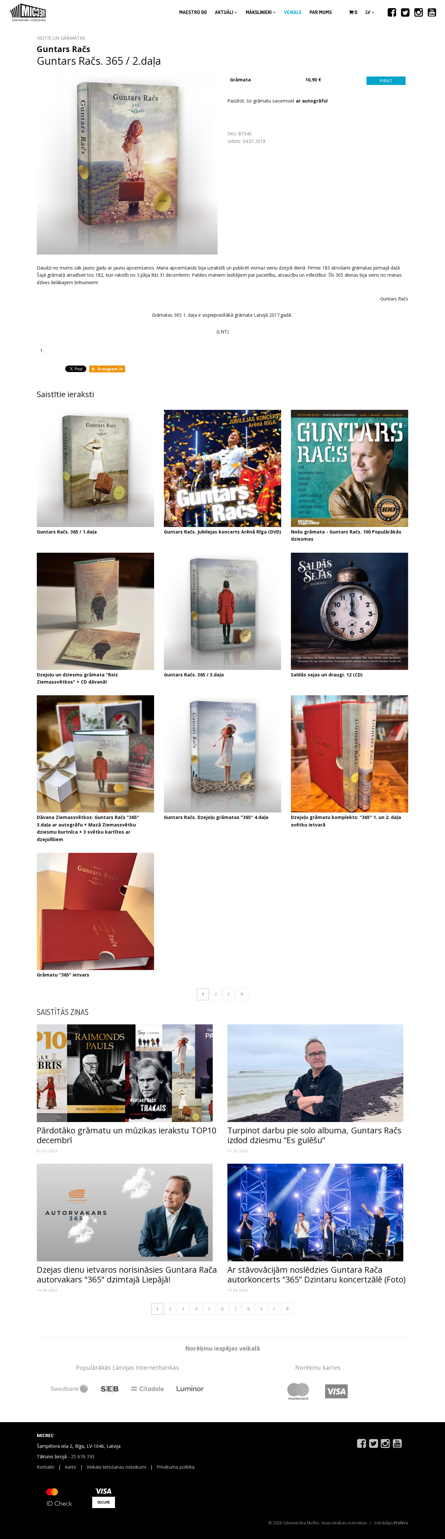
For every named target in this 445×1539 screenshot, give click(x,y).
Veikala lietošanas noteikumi (116, 1467)
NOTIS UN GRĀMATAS (61, 38)
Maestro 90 (193, 12)
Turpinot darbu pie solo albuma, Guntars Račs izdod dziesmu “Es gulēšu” (314, 1135)
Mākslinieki (259, 12)
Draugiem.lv (109, 369)
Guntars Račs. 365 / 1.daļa (67, 532)
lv (368, 12)
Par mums (320, 12)
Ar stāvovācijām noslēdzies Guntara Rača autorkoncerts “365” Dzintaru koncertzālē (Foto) (316, 1274)
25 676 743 (82, 1456)
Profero (401, 1523)
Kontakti (45, 1467)
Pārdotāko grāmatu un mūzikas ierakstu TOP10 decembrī (126, 1135)
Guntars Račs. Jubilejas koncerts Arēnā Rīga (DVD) (222, 532)
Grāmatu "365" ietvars (63, 975)
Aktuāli (224, 12)
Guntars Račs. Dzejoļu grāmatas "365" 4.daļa (216, 817)
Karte (70, 1467)
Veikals (292, 12)
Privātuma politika (175, 1467)
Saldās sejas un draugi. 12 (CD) (327, 675)
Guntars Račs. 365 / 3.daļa (194, 675)
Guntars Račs (63, 48)
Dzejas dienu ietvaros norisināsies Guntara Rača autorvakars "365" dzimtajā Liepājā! (127, 1274)
